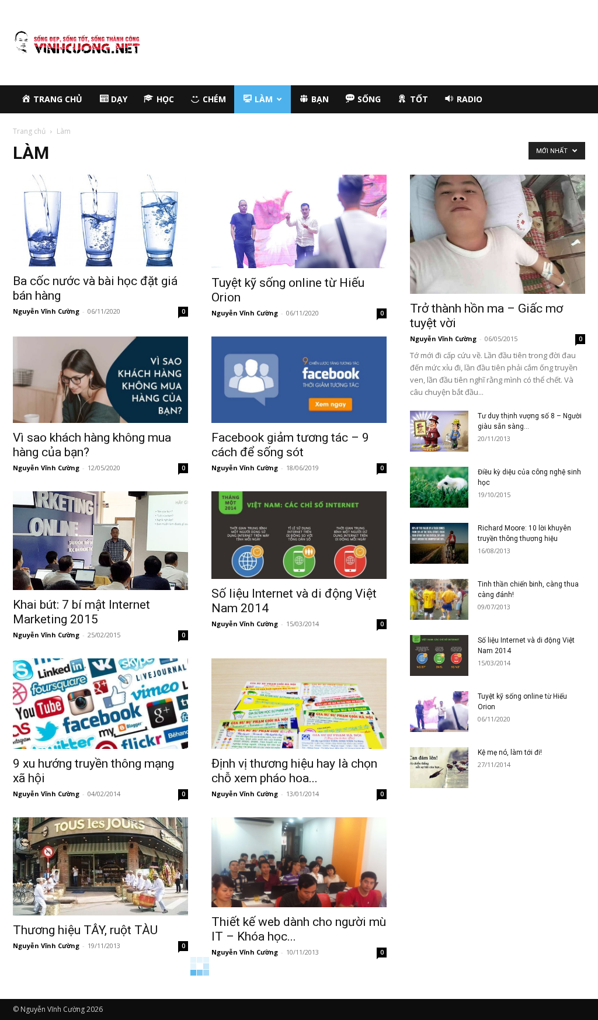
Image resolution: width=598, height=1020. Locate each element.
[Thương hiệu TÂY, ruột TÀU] (100, 866)
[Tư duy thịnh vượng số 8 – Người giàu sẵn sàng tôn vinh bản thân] (439, 431)
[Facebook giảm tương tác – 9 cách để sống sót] (299, 379)
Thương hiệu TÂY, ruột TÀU (85, 930)
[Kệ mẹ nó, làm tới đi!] (439, 767)
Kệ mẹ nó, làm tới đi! (510, 752)
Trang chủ (29, 131)
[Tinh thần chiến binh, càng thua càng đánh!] (439, 599)
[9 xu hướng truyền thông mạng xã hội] (100, 703)
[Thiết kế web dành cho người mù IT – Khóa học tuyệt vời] (299, 862)
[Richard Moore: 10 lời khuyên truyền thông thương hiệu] (439, 543)
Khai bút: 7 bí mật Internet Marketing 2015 (81, 612)
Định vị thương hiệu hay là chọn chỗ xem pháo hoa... (294, 771)
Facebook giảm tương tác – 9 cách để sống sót (290, 445)
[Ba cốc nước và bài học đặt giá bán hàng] (100, 220)
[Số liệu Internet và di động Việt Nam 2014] (299, 535)
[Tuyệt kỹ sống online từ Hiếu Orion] (299, 221)
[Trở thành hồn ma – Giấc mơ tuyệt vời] (497, 234)
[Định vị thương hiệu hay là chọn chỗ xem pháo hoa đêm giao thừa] (299, 703)
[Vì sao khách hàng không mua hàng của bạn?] (100, 379)
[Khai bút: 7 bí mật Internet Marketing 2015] (100, 540)
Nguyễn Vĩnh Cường (46, 311)
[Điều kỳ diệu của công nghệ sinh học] (439, 487)
